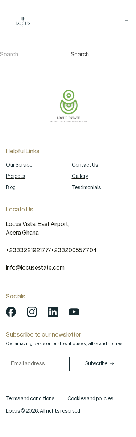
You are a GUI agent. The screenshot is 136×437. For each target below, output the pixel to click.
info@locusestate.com (35, 268)
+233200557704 (73, 250)
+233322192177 (27, 250)
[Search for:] (35, 54)
